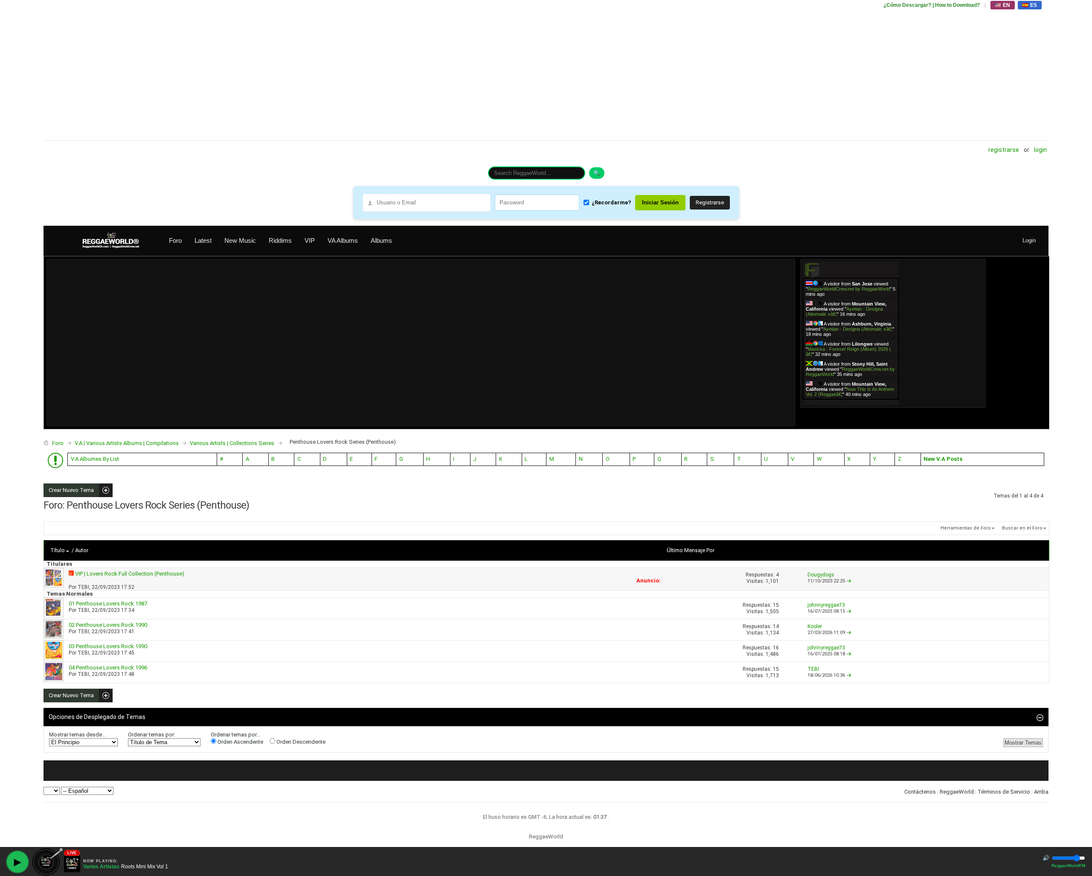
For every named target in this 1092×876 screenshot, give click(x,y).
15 (776, 605)
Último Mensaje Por (690, 550)
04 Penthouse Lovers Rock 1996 (108, 667)
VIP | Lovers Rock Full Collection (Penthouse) (129, 573)
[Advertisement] (299, 70)
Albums (381, 240)
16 (776, 648)
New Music (240, 240)
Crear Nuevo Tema (69, 490)
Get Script (824, 402)
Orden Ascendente (239, 742)
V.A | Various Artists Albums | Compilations (127, 443)
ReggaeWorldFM (1068, 865)
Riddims (280, 240)
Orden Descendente (300, 742)
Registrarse (1003, 149)
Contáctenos (920, 792)
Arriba (1041, 792)
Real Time (848, 402)
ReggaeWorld (957, 792)
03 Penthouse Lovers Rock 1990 (108, 646)
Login (1040, 149)
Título (57, 550)
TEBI (83, 587)
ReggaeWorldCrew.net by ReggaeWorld (848, 288)
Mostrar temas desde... (77, 734)
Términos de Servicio (1004, 792)
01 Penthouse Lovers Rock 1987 (108, 603)
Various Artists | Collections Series (232, 443)
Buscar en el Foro (1022, 528)
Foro (175, 240)
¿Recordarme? (611, 202)
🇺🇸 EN (1003, 5)
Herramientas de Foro (966, 528)
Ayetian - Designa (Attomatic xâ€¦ (857, 329)
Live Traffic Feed (850, 269)
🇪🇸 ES (1029, 5)
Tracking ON (875, 402)
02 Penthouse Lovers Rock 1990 (108, 625)
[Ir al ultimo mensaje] (848, 581)
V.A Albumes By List (95, 459)
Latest (203, 240)
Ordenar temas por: (151, 734)
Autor (81, 550)
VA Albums (343, 240)
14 (776, 626)
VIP (310, 240)
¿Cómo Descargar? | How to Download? (931, 5)
